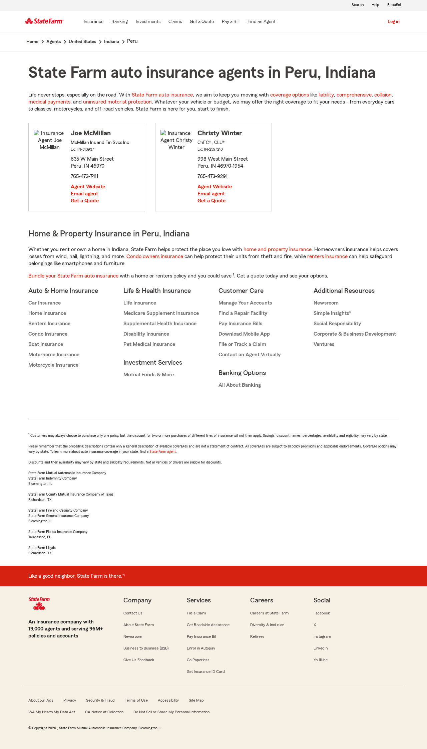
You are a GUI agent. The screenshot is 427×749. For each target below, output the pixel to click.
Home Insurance (47, 313)
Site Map (196, 700)
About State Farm (138, 625)
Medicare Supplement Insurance (161, 313)
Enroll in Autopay (201, 648)
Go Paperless (198, 660)
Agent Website (88, 186)
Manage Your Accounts (245, 303)
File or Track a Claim (242, 344)
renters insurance (327, 256)
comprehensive (354, 95)
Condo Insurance (47, 334)
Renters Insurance (49, 323)
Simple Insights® (332, 313)
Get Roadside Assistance (208, 625)
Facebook (322, 613)
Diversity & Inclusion (267, 625)
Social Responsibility (337, 323)
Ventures (324, 344)
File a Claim (196, 613)
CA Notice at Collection (104, 712)
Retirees (257, 636)
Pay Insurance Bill (201, 636)
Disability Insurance (146, 334)
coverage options (289, 95)
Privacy (69, 700)
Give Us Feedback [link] (138, 660)
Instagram (322, 636)
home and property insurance (278, 249)
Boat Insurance (45, 344)
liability (326, 95)
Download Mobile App (244, 334)
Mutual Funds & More (148, 374)
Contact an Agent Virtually (250, 354)
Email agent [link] (84, 193)
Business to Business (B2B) (145, 648)
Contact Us (132, 613)
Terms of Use (136, 700)
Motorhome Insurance (53, 354)
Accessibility (168, 700)
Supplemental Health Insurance (159, 323)
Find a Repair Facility (243, 313)
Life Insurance (139, 303)
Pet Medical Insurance (149, 344)
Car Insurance (44, 303)
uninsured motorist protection (117, 102)
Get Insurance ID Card (206, 672)
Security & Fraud (100, 700)
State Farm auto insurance (162, 95)
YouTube (321, 660)
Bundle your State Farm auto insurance (73, 275)
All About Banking (240, 385)
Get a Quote (85, 200)
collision (383, 95)
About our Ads (40, 700)
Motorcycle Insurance (53, 365)
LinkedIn (321, 648)
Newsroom (326, 303)
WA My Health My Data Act (51, 712)
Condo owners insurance (154, 256)
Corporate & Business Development (355, 334)
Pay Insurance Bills (240, 323)
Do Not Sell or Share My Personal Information (171, 712)
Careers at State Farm (269, 613)
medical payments (49, 102)
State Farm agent (162, 451)
